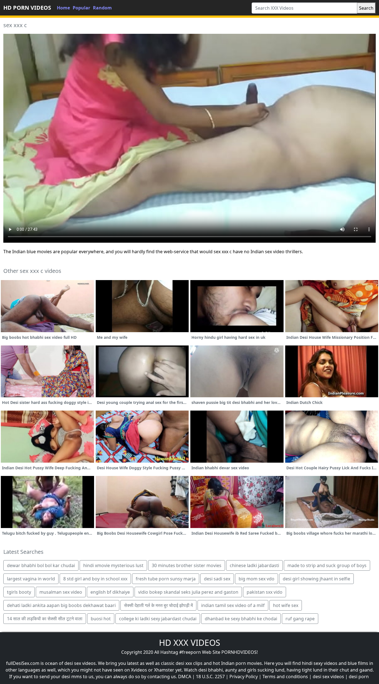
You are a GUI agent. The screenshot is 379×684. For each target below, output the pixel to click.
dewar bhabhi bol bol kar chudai (41, 565)
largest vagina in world (31, 579)
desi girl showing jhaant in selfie (316, 579)
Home (63, 8)
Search (366, 8)
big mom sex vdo (256, 579)
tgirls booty (19, 592)
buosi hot (101, 619)
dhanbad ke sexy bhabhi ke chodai (241, 619)
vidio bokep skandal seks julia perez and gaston (188, 592)
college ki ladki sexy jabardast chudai (157, 619)
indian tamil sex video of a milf (233, 605)
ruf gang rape (300, 619)
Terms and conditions (285, 676)
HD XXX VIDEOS (189, 642)
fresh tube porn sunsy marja (166, 579)
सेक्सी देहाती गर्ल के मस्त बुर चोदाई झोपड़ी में (158, 605)
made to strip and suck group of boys (327, 565)
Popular (81, 8)
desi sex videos (328, 676)
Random (102, 8)
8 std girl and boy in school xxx (95, 579)
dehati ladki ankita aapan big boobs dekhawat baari (61, 605)
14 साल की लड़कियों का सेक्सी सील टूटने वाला (44, 619)
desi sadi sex (217, 579)
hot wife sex (285, 605)
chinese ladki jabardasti (254, 565)
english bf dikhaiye (110, 592)
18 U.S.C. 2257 (210, 676)
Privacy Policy (243, 676)
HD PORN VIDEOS (27, 7)
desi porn (359, 676)
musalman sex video (60, 592)
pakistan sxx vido (264, 592)
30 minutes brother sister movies (186, 565)
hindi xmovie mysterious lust (113, 565)
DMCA (184, 676)
